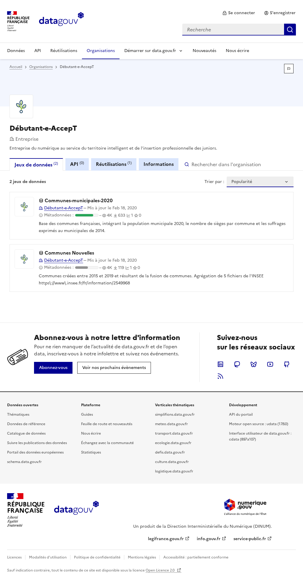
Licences (14, 557)
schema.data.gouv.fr (24, 461)
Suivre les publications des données (37, 443)
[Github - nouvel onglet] (287, 364)
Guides (87, 414)
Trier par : (214, 182)
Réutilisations (63, 51)
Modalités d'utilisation (48, 557)
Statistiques (91, 452)
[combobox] (239, 29)
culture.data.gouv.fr (172, 461)
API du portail (241, 414)
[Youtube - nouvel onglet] (270, 364)
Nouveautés (204, 51)
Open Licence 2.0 (160, 570)
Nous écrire (237, 51)
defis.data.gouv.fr (170, 452)
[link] (238, 13)
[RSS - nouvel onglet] (220, 376)
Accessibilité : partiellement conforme (195, 557)
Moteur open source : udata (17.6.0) (258, 424)
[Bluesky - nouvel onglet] (254, 364)
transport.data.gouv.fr (174, 433)
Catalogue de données (26, 433)
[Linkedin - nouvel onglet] (220, 364)
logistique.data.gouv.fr (174, 471)
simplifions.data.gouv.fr (175, 414)
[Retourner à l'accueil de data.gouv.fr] (61, 20)
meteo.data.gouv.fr (171, 424)
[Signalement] (289, 68)
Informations (159, 164)
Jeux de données (36, 164)
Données (16, 51)
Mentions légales (142, 557)
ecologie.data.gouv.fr (173, 443)
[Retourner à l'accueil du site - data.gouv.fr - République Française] (76, 510)
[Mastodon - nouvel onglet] (237, 364)
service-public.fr (249, 539)
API (37, 51)
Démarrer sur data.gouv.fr (150, 51)
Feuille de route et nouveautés (106, 424)
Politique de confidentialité (97, 557)
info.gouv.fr (208, 539)
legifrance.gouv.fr (166, 539)
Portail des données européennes (35, 452)
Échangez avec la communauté (107, 443)
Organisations (101, 51)
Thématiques (18, 414)
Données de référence (26, 424)
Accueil (15, 66)
